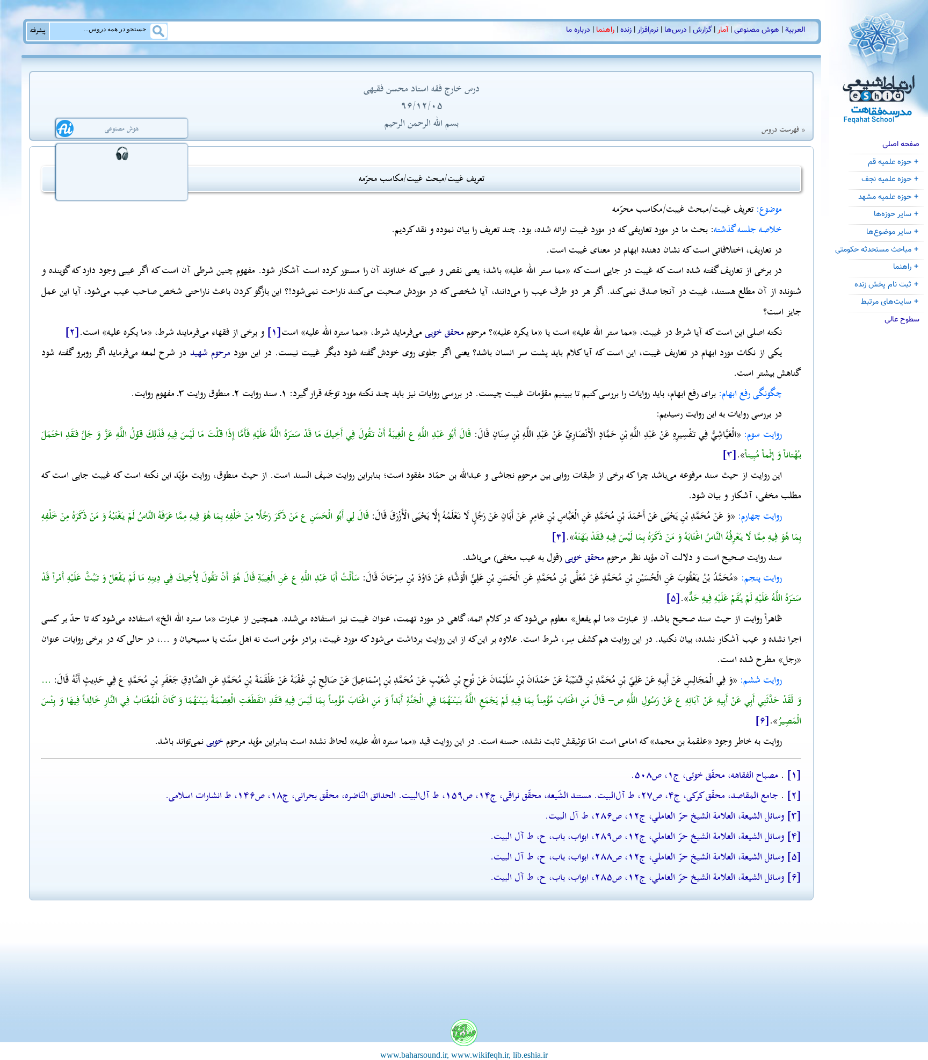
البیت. (604, 795)
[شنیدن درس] (122, 153)
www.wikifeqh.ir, (481, 1054)
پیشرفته (38, 31)
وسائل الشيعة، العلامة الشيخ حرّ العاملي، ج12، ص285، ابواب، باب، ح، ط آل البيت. (637, 877)
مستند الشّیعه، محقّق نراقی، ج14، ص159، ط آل (505, 795)
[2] (72, 332)
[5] (673, 598)
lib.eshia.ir (530, 1054)
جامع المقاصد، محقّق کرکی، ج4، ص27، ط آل (696, 795)
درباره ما (578, 30)
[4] (559, 537)
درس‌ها (675, 30)
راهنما (605, 30)
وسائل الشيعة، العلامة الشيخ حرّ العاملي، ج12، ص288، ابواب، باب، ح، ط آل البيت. (637, 857)
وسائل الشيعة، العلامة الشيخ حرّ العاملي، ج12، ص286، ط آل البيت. (664, 816)
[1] (274, 332)
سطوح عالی (902, 319)
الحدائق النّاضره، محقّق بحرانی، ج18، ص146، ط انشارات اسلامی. (280, 795)
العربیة (795, 30)
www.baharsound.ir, (414, 1054)
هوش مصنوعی (756, 30)
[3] (729, 455)
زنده (626, 30)
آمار (722, 30)
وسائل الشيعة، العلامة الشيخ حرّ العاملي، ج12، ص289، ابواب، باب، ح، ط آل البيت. (637, 836)
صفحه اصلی (900, 144)
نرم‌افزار (647, 30)
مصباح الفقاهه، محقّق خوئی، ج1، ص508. (704, 775)
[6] (762, 721)
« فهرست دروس (783, 130)
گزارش (702, 30)
